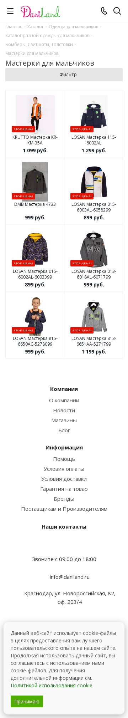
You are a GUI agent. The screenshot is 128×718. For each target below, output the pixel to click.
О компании (64, 400)
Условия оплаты (64, 468)
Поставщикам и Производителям (64, 508)
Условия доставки (64, 478)
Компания (64, 388)
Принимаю (26, 701)
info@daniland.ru (70, 576)
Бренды (64, 498)
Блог (64, 430)
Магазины (64, 420)
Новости (64, 410)
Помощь (64, 458)
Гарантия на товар (64, 488)
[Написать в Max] (64, 545)
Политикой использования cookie (51, 685)
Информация (64, 447)
